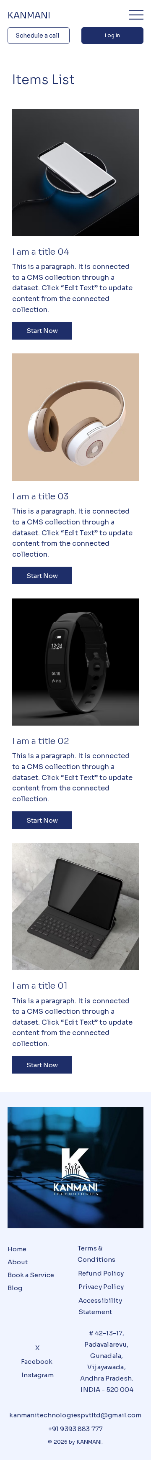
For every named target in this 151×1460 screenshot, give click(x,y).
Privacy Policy (101, 1287)
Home (17, 1249)
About (18, 1262)
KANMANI (30, 15)
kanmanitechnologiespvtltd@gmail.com (75, 1415)
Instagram (37, 1375)
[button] (42, 331)
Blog (15, 1288)
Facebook (36, 1361)
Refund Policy (101, 1273)
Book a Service (31, 1275)
